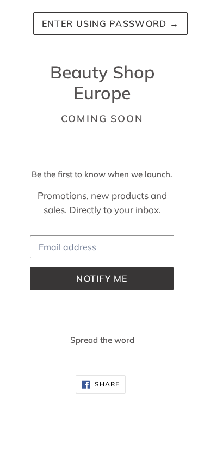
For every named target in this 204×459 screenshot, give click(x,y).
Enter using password (110, 23)
